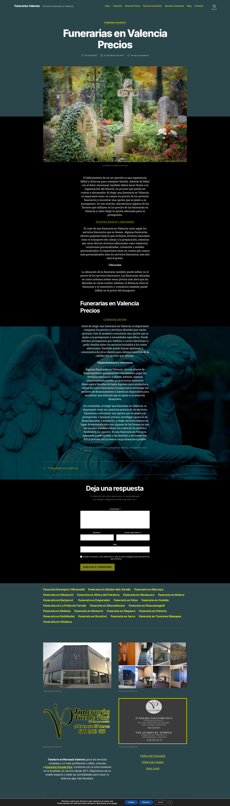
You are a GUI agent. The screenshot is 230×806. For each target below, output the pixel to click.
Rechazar (146, 802)
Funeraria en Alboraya (148, 589)
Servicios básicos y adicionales (115, 221)
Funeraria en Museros (88, 611)
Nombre (97, 533)
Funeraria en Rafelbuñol (59, 616)
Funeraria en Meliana (57, 611)
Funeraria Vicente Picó (58, 767)
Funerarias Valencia (27, 6)
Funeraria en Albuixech (58, 595)
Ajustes (161, 802)
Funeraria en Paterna (153, 611)
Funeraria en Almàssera (138, 595)
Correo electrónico (133, 533)
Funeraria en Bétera (171, 595)
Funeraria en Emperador (94, 600)
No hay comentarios (140, 55)
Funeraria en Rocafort (92, 616)
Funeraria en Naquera (121, 611)
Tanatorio (117, 6)
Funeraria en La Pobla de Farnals (64, 605)
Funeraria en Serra (123, 616)
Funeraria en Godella (155, 600)
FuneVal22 (92, 55)
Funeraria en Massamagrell (146, 605)
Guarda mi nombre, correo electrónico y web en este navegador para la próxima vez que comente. (116, 558)
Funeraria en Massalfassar (107, 605)
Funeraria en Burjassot (59, 600)
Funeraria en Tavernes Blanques (160, 616)
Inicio (107, 6)
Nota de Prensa (132, 6)
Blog (189, 6)
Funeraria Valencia (115, 23)
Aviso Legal (152, 768)
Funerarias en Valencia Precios (97, 447)
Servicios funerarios (174, 6)
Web (115, 544)
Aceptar (131, 802)
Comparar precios (115, 319)
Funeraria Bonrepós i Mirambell (63, 589)
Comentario (115, 509)
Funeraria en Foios (126, 600)
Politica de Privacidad (152, 755)
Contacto (198, 6)
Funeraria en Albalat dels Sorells (109, 589)
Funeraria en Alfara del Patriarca (98, 595)
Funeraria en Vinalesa (57, 621)
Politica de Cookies (153, 762)
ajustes (114, 803)
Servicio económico (152, 6)
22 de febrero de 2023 (114, 55)
